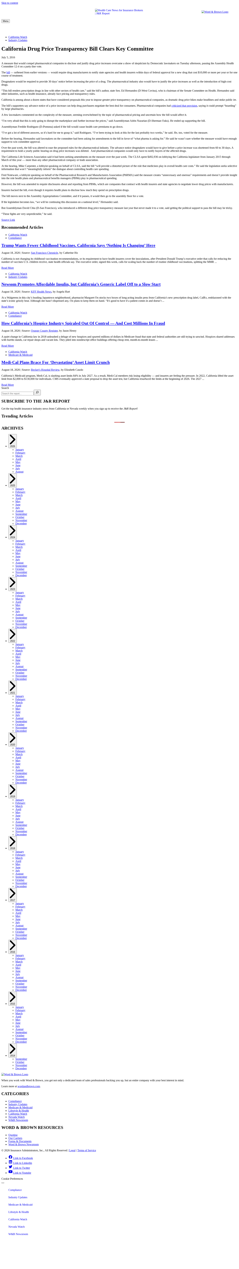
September (21, 514)
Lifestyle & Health (125, 29)
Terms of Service (86, 1150)
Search (5, 387)
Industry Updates (56, 29)
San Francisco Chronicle (44, 252)
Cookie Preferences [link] (12, 1178)
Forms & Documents (19, 1141)
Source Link (8, 219)
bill (8, 72)
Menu (5, 21)
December (21, 523)
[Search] (37, 392)
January (19, 449)
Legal (72, 1150)
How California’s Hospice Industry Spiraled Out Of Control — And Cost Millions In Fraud (83, 323)
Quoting (12, 1134)
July (17, 468)
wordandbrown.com (28, 1086)
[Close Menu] (2, 1182)
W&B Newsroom (215, 29)
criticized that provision (184, 105)
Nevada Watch (187, 29)
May (17, 462)
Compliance (28, 29)
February (20, 452)
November (21, 520)
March (19, 455)
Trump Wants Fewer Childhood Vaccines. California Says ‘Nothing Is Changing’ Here (78, 245)
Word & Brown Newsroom (23, 1144)
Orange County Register (44, 330)
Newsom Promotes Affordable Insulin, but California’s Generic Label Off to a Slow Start (81, 284)
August (19, 471)
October (19, 517)
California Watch (158, 29)
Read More (7, 267)
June (17, 465)
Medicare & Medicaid (90, 29)
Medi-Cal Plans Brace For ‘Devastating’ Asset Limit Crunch (55, 362)
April (18, 459)
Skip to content (9, 2)
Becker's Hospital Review (45, 369)
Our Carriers (15, 1138)
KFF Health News (41, 291)
